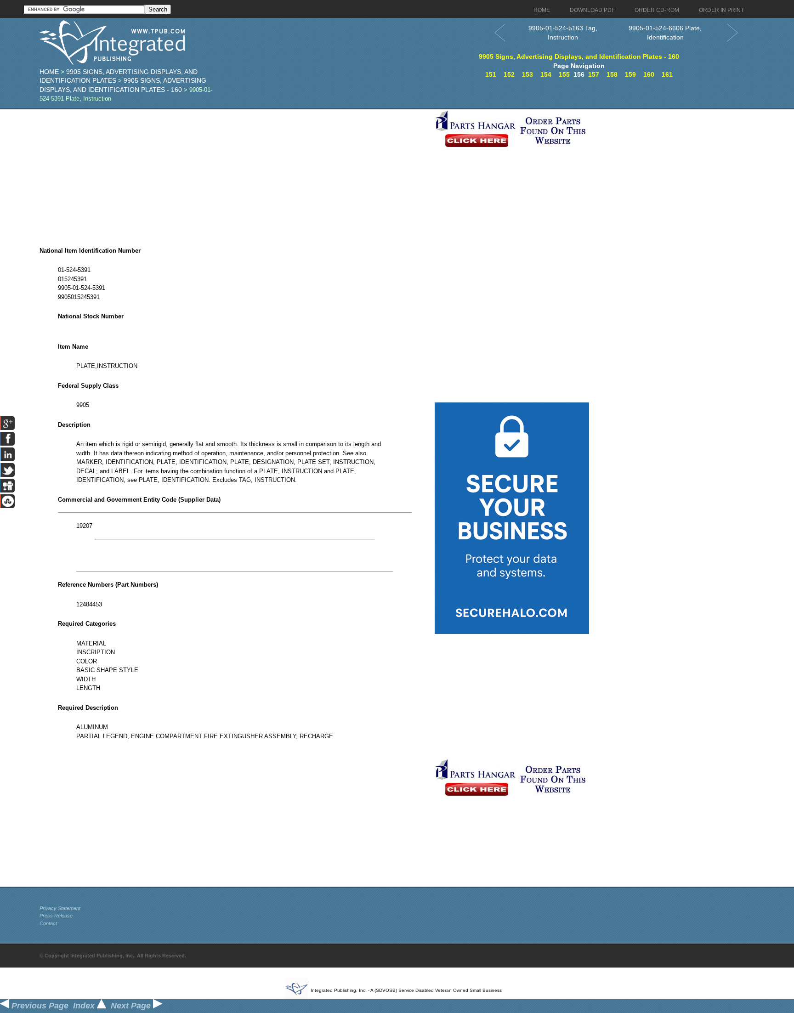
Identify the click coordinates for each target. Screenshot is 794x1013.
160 (648, 74)
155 (564, 74)
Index (85, 1005)
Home (49, 71)
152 (509, 74)
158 (612, 74)
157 (593, 74)
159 (630, 74)
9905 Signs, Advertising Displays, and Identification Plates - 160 (579, 56)
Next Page (132, 1005)
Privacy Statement (60, 908)
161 (667, 74)
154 (545, 74)
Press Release (56, 915)
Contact (48, 923)
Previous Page (38, 1005)
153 (527, 74)
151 (490, 74)
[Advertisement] (235, 173)
